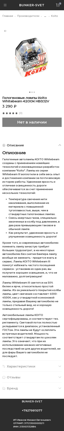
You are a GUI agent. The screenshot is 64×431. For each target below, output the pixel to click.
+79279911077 (32, 410)
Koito (54, 15)
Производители (28, 15)
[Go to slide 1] (29, 92)
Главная (7, 15)
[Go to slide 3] (34, 92)
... (45, 16)
